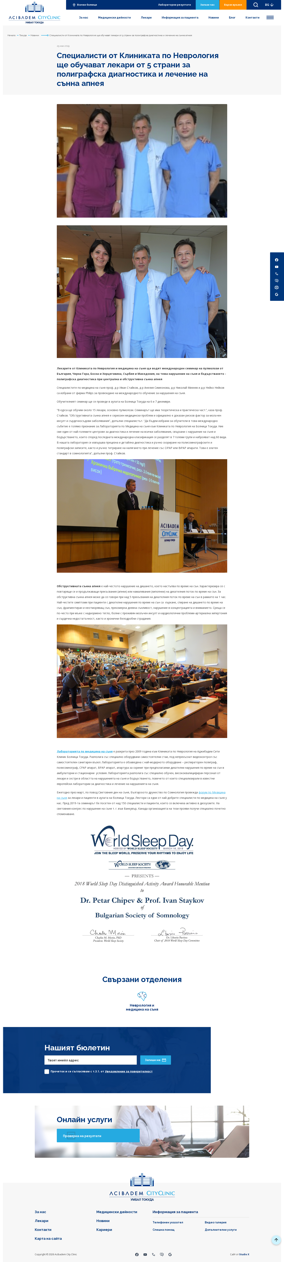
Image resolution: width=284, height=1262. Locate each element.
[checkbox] (98, 1070)
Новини (213, 17)
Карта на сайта (48, 1239)
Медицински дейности (114, 17)
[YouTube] (145, 1254)
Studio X (244, 1254)
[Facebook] (137, 1254)
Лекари (146, 17)
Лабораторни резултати (174, 4)
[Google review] (170, 1254)
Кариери (104, 1230)
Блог (232, 17)
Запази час (207, 4)
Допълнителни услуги (221, 1229)
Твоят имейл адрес (63, 1060)
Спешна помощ (163, 1229)
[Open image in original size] (34, 13)
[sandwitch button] (270, 16)
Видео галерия (215, 1222)
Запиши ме (153, 1060)
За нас (83, 17)
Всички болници (87, 4)
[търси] (256, 5)
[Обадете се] (153, 1254)
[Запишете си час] (162, 1254)
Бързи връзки (233, 4)
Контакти (252, 17)
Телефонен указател (168, 1222)
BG (267, 4)
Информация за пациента (180, 17)
